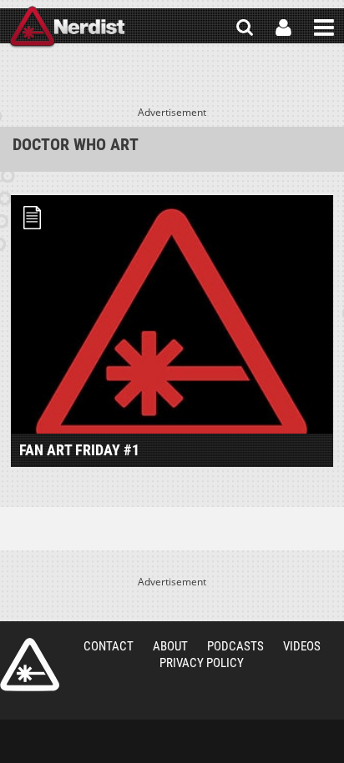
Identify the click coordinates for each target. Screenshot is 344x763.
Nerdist (67, 27)
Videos (302, 646)
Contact (108, 646)
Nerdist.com (29, 664)
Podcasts (235, 646)
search (244, 27)
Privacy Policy (201, 662)
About (170, 646)
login (283, 27)
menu (324, 27)
